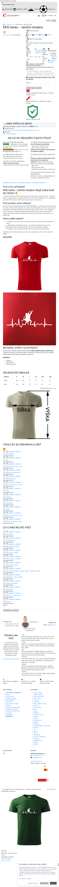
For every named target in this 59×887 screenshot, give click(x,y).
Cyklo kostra (6, 601)
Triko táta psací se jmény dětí (11, 472)
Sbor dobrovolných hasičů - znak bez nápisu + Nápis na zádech (21, 571)
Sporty (36, 731)
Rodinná (36, 727)
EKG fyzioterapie (8, 503)
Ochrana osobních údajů (13, 707)
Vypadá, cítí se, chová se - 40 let (12, 484)
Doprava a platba (11, 698)
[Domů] (3, 24)
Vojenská (36, 738)
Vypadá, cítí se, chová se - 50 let (12, 466)
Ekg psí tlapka (7, 497)
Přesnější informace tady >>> (12, 151)
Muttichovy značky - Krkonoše (12, 558)
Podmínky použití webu (13, 711)
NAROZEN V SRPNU (22, 9)
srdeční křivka (18, 130)
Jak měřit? (9, 702)
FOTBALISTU (51, 9)
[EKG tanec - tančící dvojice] (29, 266)
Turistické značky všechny (10, 565)
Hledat (49, 20)
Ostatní (49, 34)
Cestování (37, 702)
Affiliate (8, 705)
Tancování (26, 130)
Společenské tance (8, 130)
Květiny (36, 716)
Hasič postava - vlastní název (11, 595)
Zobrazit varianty (6, 858)
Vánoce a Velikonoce (40, 736)
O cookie (8, 713)
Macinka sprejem (8, 534)
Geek (35, 709)
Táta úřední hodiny (8, 454)
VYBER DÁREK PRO (7, 4)
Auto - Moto (37, 698)
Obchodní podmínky (12, 709)
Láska (35, 718)
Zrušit (53, 20)
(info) (36, 126)
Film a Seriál (37, 707)
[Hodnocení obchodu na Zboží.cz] (43, 780)
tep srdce (36, 130)
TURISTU (37, 9)
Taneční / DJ (10, 24)
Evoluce (36, 705)
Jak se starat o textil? (12, 703)
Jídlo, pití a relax (38, 714)
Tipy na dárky (38, 692)
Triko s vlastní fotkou (9, 540)
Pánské (29, 34)
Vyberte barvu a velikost (34, 88)
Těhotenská (37, 735)
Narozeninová (38, 720)
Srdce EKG (6, 491)
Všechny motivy (38, 694)
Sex (35, 729)
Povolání (36, 724)
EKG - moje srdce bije (9, 134)
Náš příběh (9, 714)
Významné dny (38, 740)
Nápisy (36, 722)
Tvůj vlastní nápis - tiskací (10, 552)
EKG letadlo (6, 509)
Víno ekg (5, 460)
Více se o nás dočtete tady (11, 659)
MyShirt (36, 744)
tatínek (31, 130)
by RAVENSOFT (51, 789)
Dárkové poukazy (39, 696)
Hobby (36, 711)
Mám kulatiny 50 (8, 589)
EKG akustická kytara (9, 478)
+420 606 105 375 (37, 755)
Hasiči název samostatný (10, 583)
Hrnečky (36, 700)
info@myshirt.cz (51, 625)
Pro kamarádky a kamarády (42, 725)
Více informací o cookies (25, 878)
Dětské (42, 34)
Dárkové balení (10, 700)
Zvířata (36, 742)
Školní (35, 733)
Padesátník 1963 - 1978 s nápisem (13, 577)
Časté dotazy (10, 696)
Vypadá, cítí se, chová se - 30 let (12, 515)
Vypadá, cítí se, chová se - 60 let (12, 521)
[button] (39, 15)
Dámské (36, 34)
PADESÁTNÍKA (8, 9)
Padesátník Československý (11, 546)
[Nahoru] (0, 862)
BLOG (7, 694)
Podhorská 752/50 (36, 761)
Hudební (36, 713)
